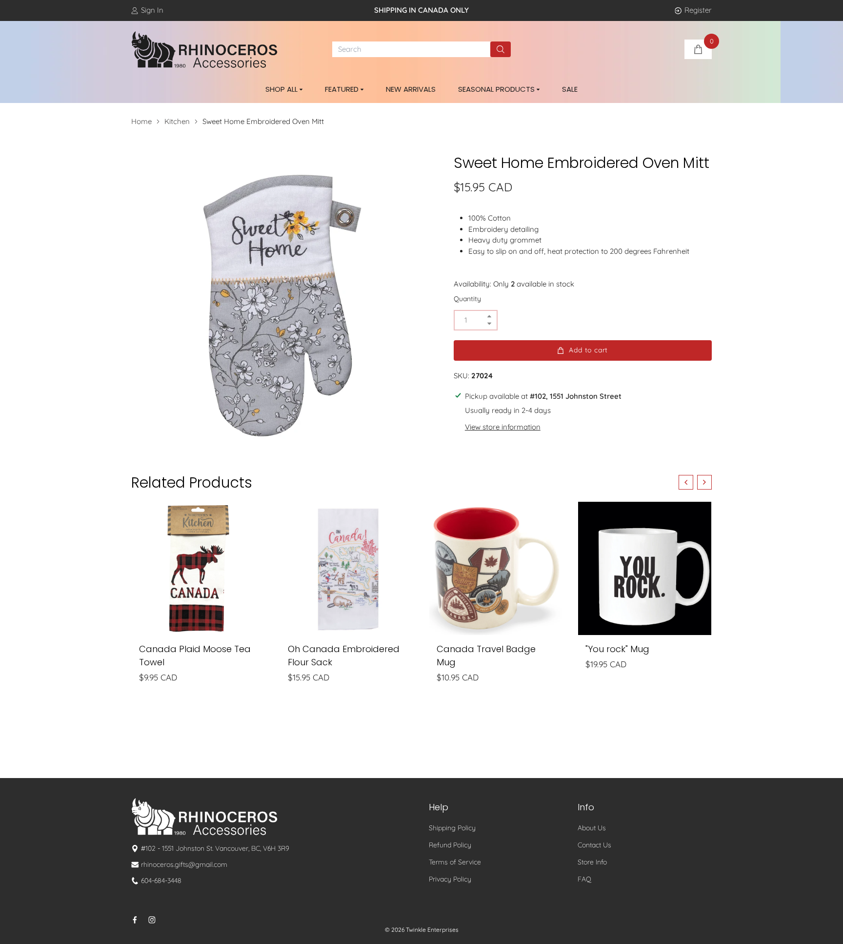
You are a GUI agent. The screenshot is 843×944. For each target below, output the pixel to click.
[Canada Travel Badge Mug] (495, 568)
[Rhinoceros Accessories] (204, 50)
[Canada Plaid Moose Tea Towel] (198, 568)
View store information (503, 426)
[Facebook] (135, 919)
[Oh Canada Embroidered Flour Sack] (347, 568)
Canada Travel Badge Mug (486, 655)
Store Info (592, 862)
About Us (592, 827)
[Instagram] (152, 919)
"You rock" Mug (617, 649)
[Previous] (686, 482)
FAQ (584, 879)
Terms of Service (455, 862)
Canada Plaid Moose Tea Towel (195, 655)
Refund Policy (450, 845)
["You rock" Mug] (644, 568)
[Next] (704, 482)
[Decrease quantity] (489, 323)
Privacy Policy (450, 879)
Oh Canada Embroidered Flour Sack (344, 655)
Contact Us (594, 845)
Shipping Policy (452, 827)
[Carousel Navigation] (695, 482)
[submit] (500, 49)
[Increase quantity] (489, 316)
